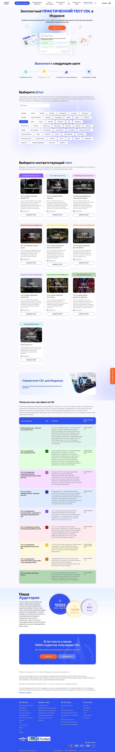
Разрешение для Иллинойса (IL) (46, 715)
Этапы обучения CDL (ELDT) (26, 705)
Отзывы (21, 727)
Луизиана (60, 121)
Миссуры (68, 126)
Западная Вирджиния (38, 142)
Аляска (33, 113)
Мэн (69, 121)
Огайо (38, 134)
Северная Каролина (85, 130)
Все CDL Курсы (23, 3)
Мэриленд (78, 121)
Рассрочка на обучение (37, 3)
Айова (32, 121)
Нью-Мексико (60, 130)
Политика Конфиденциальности (71, 750)
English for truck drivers (66, 705)
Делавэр (23, 117)
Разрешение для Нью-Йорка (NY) (46, 713)
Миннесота (46, 126)
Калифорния (62, 113)
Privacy (91, 750)
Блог (20, 722)
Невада (23, 130)
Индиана (23, 121)
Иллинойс (86, 117)
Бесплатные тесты (60, 3)
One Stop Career (23, 725)
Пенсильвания (68, 134)
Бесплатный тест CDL (43, 705)
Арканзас (52, 113)
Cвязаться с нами (77, 3)
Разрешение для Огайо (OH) (45, 717)
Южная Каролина (26, 138)
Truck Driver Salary (87, 715)
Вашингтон (24, 142)
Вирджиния (88, 138)
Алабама (23, 113)
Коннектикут (85, 113)
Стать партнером (49, 3)
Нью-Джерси (47, 130)
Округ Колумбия (36, 117)
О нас (69, 3)
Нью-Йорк (71, 130)
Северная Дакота (26, 134)
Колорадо (74, 113)
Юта (69, 138)
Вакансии (21, 720)
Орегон (57, 134)
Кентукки (50, 121)
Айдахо (77, 117)
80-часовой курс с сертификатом (69, 724)
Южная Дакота (40, 138)
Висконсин (52, 142)
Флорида (47, 117)
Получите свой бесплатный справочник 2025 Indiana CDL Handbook (42, 387)
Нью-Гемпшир (34, 130)
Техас (61, 138)
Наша (22, 708)
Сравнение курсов (24, 715)
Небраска (88, 126)
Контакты (21, 732)
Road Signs (41, 720)
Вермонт (77, 138)
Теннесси (52, 138)
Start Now (48, 656)
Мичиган (36, 126)
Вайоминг (62, 142)
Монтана (78, 126)
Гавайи (68, 117)
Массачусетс (25, 126)
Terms (94, 750)
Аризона (42, 113)
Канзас (41, 121)
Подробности (66, 656)
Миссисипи (57, 126)
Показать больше (25, 692)
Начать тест (57, 28)
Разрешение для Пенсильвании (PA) (47, 708)
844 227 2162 (88, 2)
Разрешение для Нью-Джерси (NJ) (47, 710)
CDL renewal (86, 717)
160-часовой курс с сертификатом (69, 715)
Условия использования (58, 750)
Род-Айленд (80, 134)
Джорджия (58, 117)
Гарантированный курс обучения (69, 712)
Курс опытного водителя (67, 710)
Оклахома (47, 134)
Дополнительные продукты (26, 717)
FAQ (20, 730)
